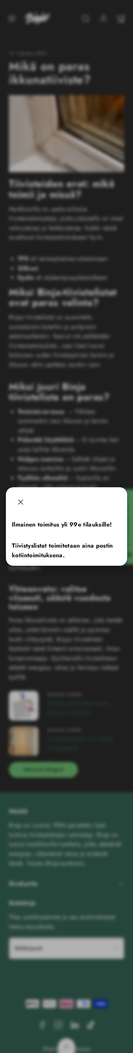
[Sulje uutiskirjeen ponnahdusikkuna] (21, 502)
